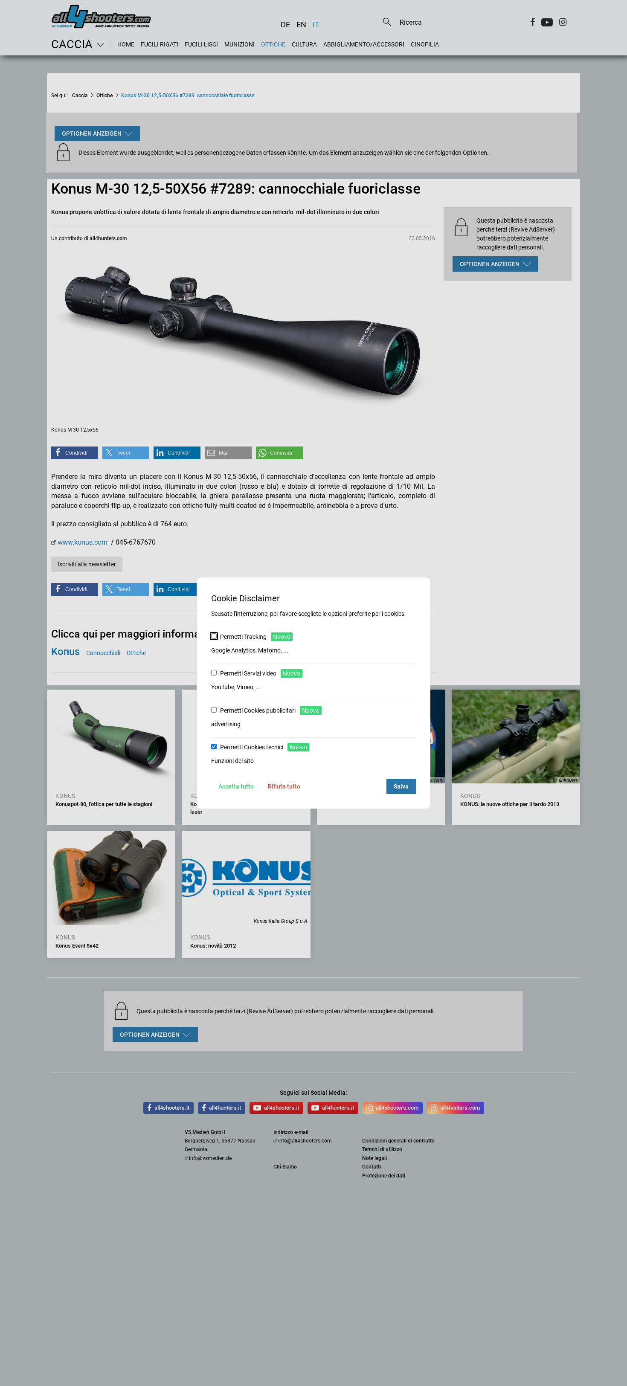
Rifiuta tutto (284, 786)
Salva (401, 786)
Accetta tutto (236, 786)
